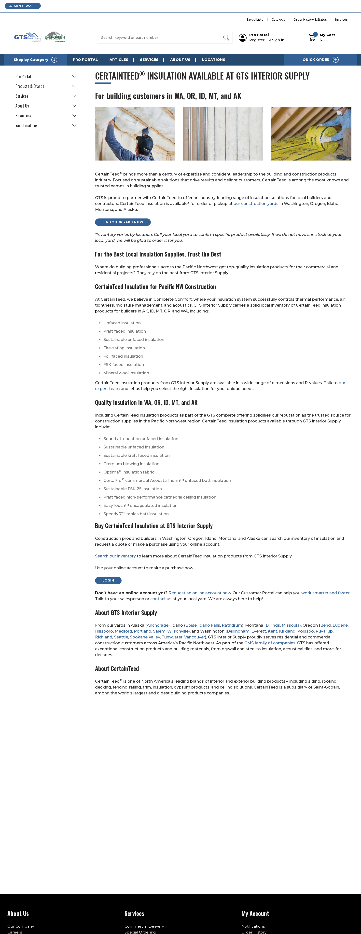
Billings (273, 625)
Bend (325, 625)
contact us (160, 598)
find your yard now (122, 222)
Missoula (291, 625)
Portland (142, 631)
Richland (103, 637)
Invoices (341, 19)
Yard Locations (26, 125)
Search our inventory (115, 556)
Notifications (253, 926)
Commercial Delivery (144, 926)
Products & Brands (29, 86)
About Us (180, 59)
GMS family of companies (269, 643)
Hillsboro (104, 631)
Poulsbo (305, 631)
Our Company (20, 926)
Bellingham (238, 631)
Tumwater (172, 637)
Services (149, 59)
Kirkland (287, 631)
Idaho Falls (209, 625)
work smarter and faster (325, 593)
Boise (191, 625)
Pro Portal (85, 59)
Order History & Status (310, 19)
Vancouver (194, 637)
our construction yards (256, 203)
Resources (23, 116)
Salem (159, 631)
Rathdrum (232, 625)
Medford (123, 631)
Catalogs (278, 19)
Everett (258, 631)
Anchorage (157, 625)
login (108, 580)
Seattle (121, 637)
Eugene (340, 625)
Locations (213, 59)
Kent (272, 631)
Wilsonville (178, 631)
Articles (119, 59)
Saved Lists (255, 19)
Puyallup (324, 631)
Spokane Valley (145, 637)
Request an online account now (199, 593)
